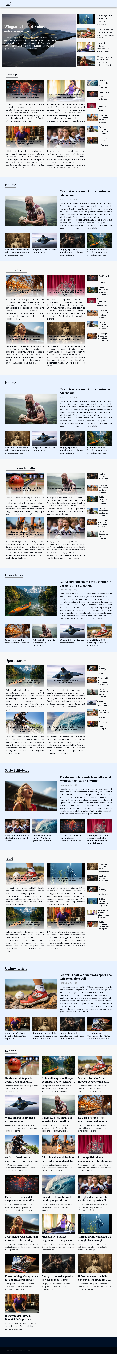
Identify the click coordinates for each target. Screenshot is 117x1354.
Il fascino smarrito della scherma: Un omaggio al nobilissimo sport (17, 252)
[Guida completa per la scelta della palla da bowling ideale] (25, 484)
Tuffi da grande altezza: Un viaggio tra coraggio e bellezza (104, 21)
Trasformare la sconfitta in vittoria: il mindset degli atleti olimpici (104, 62)
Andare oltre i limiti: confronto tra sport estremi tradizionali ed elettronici (104, 134)
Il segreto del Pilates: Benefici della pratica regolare (25, 142)
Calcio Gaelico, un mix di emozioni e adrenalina (85, 193)
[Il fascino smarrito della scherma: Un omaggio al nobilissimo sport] (17, 240)
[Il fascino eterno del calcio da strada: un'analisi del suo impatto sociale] (92, 117)
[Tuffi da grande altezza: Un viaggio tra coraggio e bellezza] (86, 19)
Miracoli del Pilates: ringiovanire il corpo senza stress (104, 49)
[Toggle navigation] (8, 4)
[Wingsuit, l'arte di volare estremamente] (44, 240)
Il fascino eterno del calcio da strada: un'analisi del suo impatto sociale (103, 123)
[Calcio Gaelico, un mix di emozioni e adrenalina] (31, 211)
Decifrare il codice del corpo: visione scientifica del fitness (25, 95)
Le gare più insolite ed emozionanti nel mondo (24, 291)
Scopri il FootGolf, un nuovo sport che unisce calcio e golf (106, 33)
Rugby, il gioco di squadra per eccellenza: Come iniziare (72, 252)
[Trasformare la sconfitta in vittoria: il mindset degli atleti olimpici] (86, 60)
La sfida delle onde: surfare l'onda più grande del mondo (103, 86)
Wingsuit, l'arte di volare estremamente (24, 29)
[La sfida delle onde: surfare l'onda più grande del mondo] (92, 83)
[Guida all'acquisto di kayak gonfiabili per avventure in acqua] (99, 240)
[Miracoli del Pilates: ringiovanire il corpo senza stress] (86, 47)
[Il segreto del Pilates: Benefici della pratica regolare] (25, 137)
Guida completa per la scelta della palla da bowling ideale (24, 489)
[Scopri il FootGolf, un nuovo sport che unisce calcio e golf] (86, 33)
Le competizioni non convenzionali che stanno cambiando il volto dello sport (103, 111)
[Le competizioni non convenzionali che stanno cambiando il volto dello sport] (91, 105)
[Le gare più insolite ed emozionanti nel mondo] (25, 286)
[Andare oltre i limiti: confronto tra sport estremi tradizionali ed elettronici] (92, 129)
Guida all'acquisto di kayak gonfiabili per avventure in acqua (97, 252)
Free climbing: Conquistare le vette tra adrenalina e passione (104, 672)
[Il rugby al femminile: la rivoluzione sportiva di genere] (66, 137)
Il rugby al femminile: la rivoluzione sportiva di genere (66, 142)
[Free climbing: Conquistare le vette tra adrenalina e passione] (92, 668)
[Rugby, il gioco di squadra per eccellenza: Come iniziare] (72, 240)
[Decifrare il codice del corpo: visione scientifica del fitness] (25, 91)
